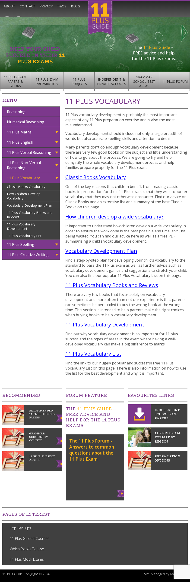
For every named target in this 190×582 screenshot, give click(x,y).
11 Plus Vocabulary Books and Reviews (29, 214)
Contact (27, 6)
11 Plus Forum (175, 81)
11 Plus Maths (19, 132)
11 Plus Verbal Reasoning (29, 152)
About (9, 6)
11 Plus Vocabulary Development (21, 226)
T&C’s (61, 6)
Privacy (46, 6)
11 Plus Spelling (20, 244)
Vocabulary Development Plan (29, 205)
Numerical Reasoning (25, 121)
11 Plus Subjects (79, 81)
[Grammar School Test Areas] (139, 445)
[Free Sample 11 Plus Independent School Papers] (139, 422)
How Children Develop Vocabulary (23, 196)
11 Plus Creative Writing (28, 254)
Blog (75, 6)
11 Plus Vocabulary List (24, 236)
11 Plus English (20, 142)
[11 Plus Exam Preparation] (139, 468)
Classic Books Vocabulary (26, 186)
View (121, 492)
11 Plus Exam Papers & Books (15, 81)
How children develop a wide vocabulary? (114, 216)
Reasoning (16, 111)
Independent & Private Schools (111, 81)
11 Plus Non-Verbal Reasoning (24, 165)
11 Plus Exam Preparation (47, 81)
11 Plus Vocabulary (23, 177)
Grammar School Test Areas (144, 81)
